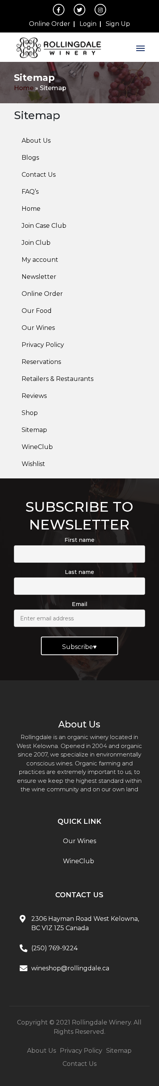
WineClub (37, 447)
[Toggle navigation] (140, 47)
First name (79, 539)
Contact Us (39, 174)
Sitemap (34, 430)
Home (24, 88)
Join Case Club (44, 225)
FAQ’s (30, 191)
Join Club (36, 242)
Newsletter (39, 276)
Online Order (49, 23)
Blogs (30, 157)
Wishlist (33, 464)
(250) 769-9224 (54, 948)
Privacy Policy (43, 344)
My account (40, 259)
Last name (79, 572)
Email (79, 604)
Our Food (37, 310)
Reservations (41, 361)
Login (88, 23)
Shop (30, 413)
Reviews (34, 396)
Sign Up (118, 23)
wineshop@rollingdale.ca (70, 968)
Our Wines (38, 327)
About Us (36, 140)
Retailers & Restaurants (57, 378)
